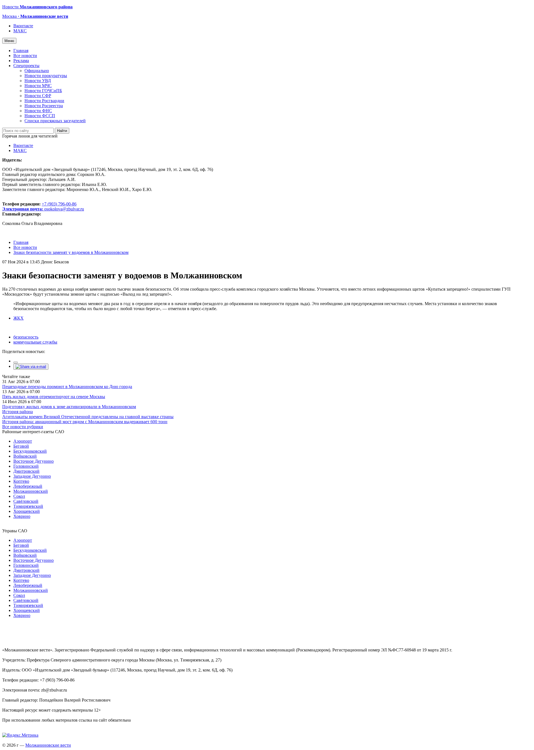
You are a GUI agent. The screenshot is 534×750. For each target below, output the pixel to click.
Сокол (19, 496)
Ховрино (21, 516)
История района (17, 411)
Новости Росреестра (43, 105)
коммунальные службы (35, 342)
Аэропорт (22, 441)
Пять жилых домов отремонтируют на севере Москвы (53, 396)
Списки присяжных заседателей (55, 120)
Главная (20, 50)
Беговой (21, 446)
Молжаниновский (30, 491)
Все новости (25, 55)
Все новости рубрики (22, 426)
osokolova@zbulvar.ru (64, 209)
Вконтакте (23, 25)
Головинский (26, 466)
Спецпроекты (26, 65)
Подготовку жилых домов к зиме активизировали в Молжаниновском (69, 406)
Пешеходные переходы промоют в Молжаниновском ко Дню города (67, 386)
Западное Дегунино (32, 476)
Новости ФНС (38, 110)
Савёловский (25, 501)
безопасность (25, 337)
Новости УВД (37, 80)
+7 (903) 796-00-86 (39, 206)
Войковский (25, 456)
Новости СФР (37, 95)
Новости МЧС (38, 85)
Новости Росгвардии (44, 100)
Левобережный (27, 486)
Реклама (21, 60)
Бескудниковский (30, 451)
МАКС (20, 30)
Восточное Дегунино (33, 461)
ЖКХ (18, 318)
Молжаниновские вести (48, 745)
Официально (36, 70)
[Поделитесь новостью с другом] (31, 366)
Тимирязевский (28, 506)
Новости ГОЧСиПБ (43, 90)
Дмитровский (26, 471)
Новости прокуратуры (45, 75)
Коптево (21, 481)
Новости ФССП (39, 115)
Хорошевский (26, 511)
